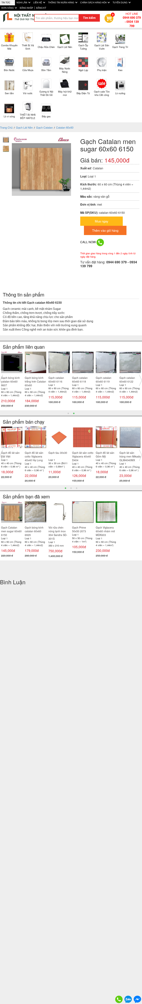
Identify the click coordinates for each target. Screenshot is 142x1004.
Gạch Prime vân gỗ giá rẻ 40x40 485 (128, 456)
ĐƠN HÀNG (7, 8)
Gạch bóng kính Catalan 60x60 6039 (10, 381)
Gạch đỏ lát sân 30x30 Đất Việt (81, 454)
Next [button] (140, 380)
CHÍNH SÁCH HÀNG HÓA (93, 2)
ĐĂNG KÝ (41, 8)
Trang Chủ (6, 127)
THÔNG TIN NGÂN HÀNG (61, 2)
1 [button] (68, 413)
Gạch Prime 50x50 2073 (79, 529)
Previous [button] (1, 380)
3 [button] (76, 488)
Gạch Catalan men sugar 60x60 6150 (11, 531)
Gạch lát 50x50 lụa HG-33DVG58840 (105, 456)
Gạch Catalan (44, 127)
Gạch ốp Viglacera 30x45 (10, 454)
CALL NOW (88, 242)
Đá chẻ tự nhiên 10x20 (57, 454)
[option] (12, 380)
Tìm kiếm (89, 18)
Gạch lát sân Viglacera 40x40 (34, 454)
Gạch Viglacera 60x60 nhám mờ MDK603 (105, 531)
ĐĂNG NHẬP (26, 8)
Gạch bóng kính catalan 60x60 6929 (105, 381)
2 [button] (74, 413)
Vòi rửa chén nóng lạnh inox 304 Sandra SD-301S (57, 533)
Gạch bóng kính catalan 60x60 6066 (34, 381)
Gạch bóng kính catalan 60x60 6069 (57, 381)
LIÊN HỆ (38, 2)
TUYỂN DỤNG (120, 2)
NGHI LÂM (22, 2)
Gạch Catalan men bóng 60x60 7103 (129, 381)
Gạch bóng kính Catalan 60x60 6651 (81, 381)
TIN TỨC (6, 2)
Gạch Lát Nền (24, 127)
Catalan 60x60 (64, 127)
